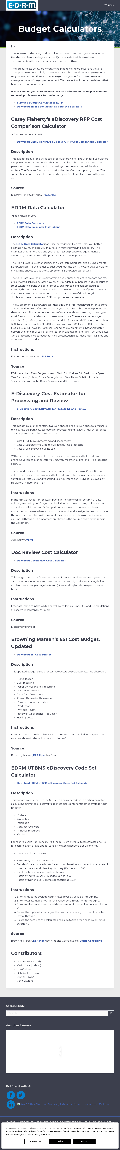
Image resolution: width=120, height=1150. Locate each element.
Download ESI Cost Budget (34, 654)
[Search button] (111, 1013)
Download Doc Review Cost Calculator (41, 560)
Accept (84, 1141)
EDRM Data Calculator (30, 223)
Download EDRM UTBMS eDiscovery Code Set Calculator (53, 783)
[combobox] (57, 1013)
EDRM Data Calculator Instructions (38, 227)
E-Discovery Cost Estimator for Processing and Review (51, 409)
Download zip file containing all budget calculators (49, 106)
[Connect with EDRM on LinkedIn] (10, 1104)
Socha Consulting (91, 940)
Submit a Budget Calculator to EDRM (40, 102)
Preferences (35, 1141)
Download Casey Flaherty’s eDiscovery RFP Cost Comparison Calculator (62, 141)
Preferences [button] (45, 1134)
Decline (60, 1141)
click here (47, 356)
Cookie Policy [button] (95, 1131)
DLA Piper (39, 755)
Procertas (49, 195)
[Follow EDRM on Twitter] (20, 1094)
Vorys (29, 539)
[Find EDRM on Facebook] (10, 1094)
